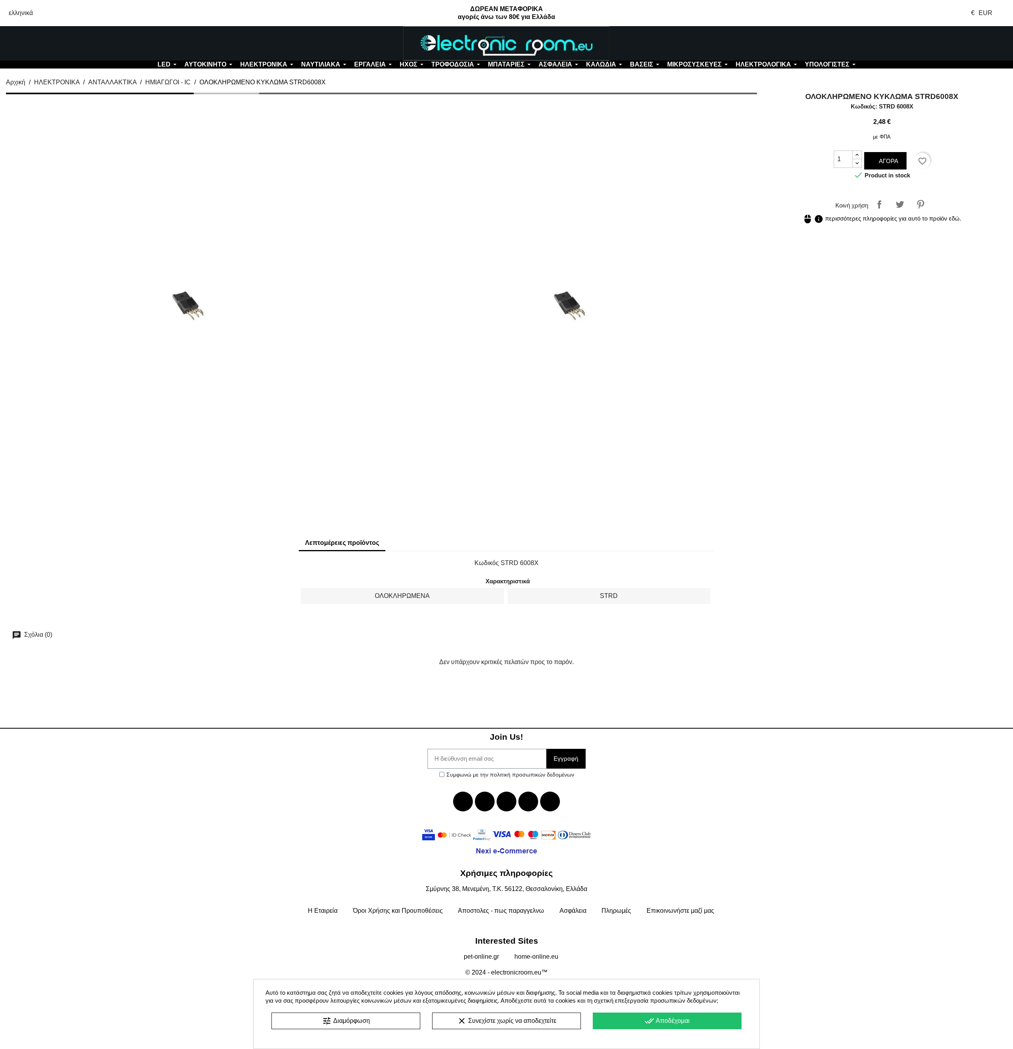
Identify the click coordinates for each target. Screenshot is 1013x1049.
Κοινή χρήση (879, 204)
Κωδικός (486, 563)
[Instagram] (528, 801)
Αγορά (887, 161)
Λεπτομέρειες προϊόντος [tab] (342, 542)
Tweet (900, 204)
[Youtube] (506, 801)
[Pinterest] (550, 801)
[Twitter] (485, 801)
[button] (84, 43)
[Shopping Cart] (928, 43)
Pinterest (920, 204)
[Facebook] (463, 801)
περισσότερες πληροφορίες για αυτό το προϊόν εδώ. (882, 218)
